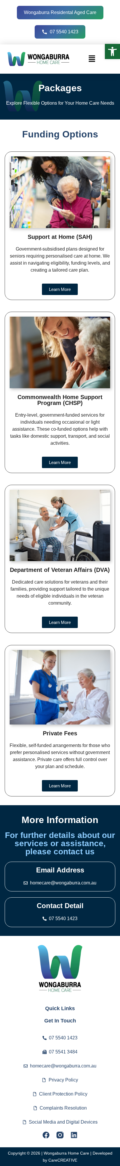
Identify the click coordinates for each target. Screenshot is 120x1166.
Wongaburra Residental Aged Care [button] (60, 12)
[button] (112, 51)
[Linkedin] (73, 1135)
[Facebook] (46, 1135)
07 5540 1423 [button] (64, 31)
